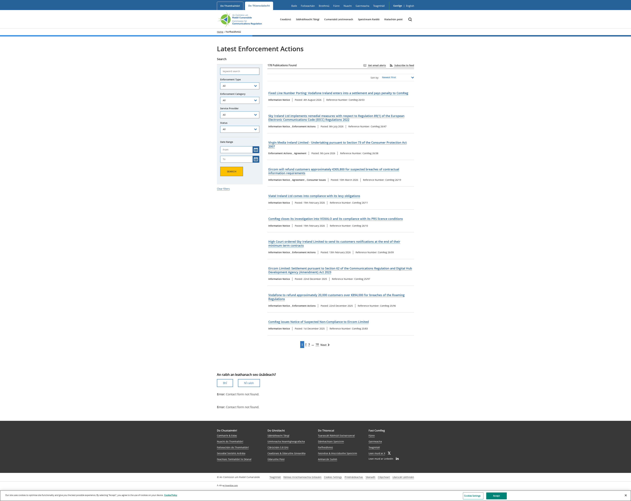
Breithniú (324, 5)
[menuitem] (230, 6)
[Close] (625, 495)
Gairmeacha (362, 5)
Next (323, 345)
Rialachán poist (393, 19)
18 (317, 344)
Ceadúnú (285, 19)
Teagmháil (379, 5)
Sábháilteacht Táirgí (307, 19)
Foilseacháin (308, 5)
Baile (294, 5)
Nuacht (348, 5)
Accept (496, 495)
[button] (410, 19)
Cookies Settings (333, 477)
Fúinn (336, 5)
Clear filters (223, 188)
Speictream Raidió (368, 19)
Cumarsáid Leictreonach (338, 19)
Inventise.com (231, 485)
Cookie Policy (170, 495)
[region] (315, 495)
